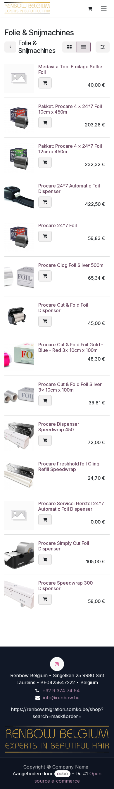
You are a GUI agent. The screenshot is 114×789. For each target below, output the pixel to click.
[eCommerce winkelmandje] (90, 8)
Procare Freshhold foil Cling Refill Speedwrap (68, 466)
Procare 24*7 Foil (57, 225)
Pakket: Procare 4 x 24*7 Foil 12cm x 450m (70, 148)
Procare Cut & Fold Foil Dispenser (63, 307)
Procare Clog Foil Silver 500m (70, 265)
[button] (45, 82)
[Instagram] (57, 664)
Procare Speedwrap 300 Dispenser (65, 585)
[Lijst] (83, 47)
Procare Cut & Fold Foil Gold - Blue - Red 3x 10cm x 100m (70, 347)
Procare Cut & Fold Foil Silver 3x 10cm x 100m (70, 387)
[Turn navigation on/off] (104, 8)
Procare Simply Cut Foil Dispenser (63, 546)
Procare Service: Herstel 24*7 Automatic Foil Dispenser (71, 506)
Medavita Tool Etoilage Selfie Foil (70, 69)
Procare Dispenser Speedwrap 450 (58, 426)
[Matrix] (69, 47)
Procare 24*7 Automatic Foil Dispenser (69, 188)
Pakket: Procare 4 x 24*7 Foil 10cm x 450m (70, 109)
